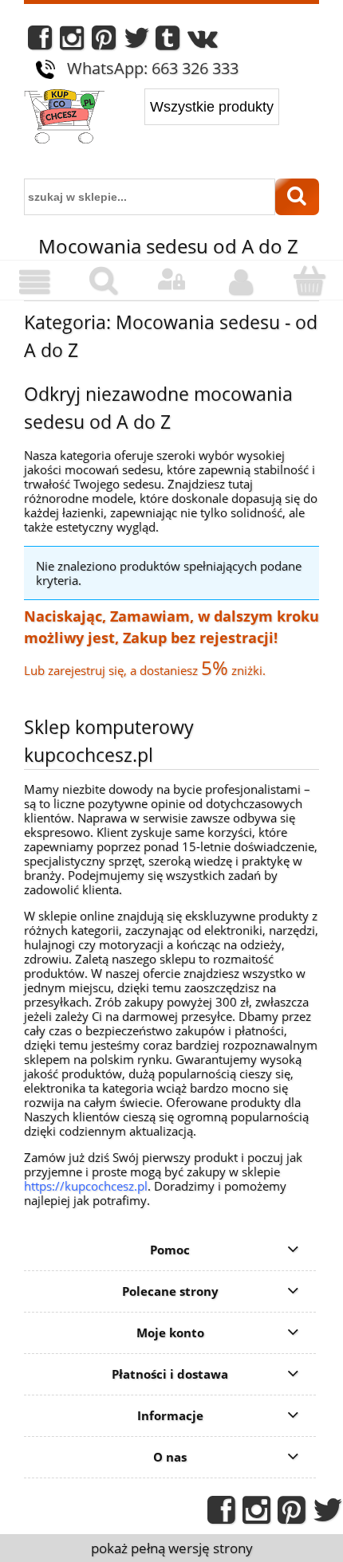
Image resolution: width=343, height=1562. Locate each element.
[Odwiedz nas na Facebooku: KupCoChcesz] (40, 42)
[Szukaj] (297, 197)
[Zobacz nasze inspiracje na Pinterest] (104, 42)
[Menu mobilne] (34, 282)
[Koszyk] (308, 281)
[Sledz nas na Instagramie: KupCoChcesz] (72, 42)
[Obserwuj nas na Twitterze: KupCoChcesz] (137, 42)
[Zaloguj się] (171, 280)
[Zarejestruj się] (240, 282)
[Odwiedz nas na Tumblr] (167, 42)
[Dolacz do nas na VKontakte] (202, 42)
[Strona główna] (64, 117)
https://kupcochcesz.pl (86, 1186)
